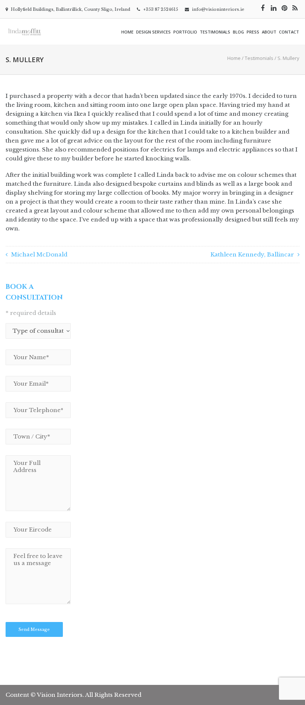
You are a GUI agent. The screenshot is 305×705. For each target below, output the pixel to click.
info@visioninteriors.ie (218, 9)
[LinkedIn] (273, 8)
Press (253, 32)
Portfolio (185, 32)
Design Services (153, 32)
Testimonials (215, 32)
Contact (289, 32)
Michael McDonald (39, 254)
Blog (238, 32)
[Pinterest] (284, 8)
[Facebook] (262, 8)
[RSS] (294, 8)
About (269, 32)
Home (127, 32)
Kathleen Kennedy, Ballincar (252, 254)
